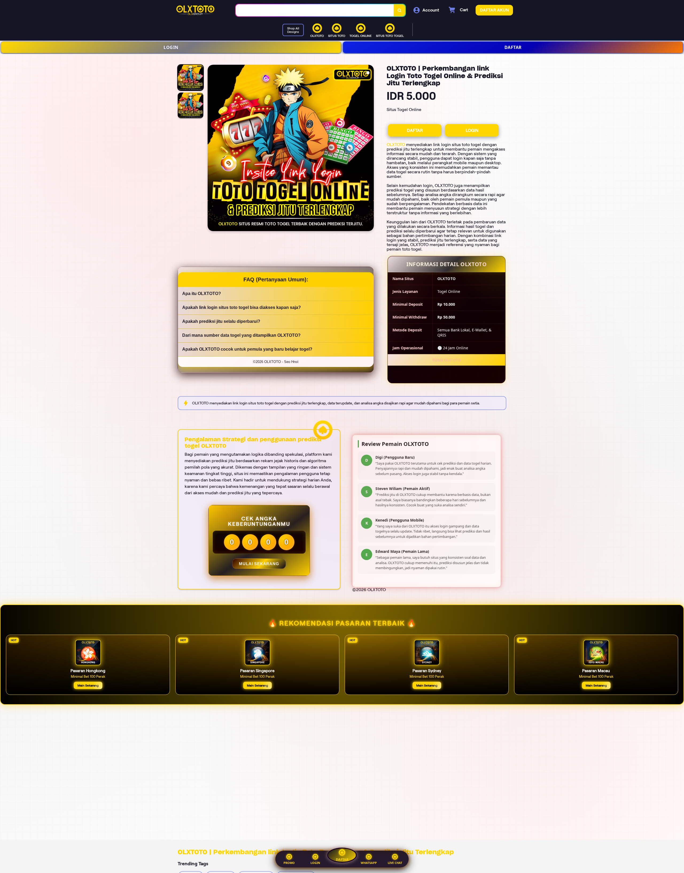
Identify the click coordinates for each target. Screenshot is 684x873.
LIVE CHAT (395, 863)
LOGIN (171, 47)
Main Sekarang (88, 685)
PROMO (289, 863)
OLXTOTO (396, 144)
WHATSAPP (369, 863)
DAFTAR (513, 47)
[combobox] (315, 10)
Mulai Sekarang (259, 563)
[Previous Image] (212, 149)
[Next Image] (369, 149)
